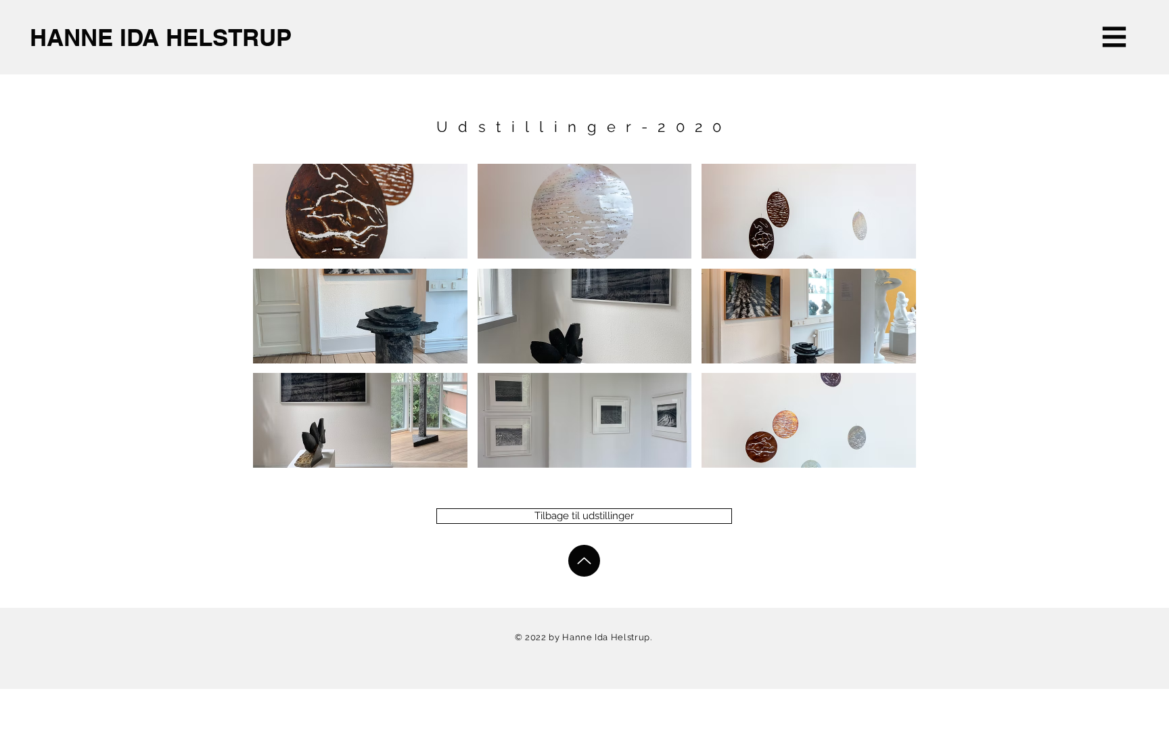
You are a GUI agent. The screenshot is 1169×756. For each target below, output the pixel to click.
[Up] (584, 561)
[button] (1114, 37)
